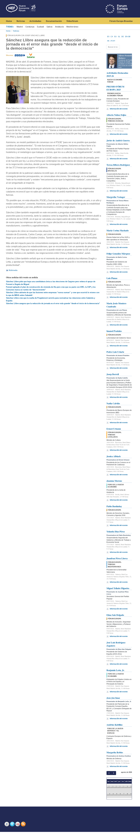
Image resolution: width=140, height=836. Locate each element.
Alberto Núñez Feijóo (116, 114)
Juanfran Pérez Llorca (117, 558)
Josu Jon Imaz (113, 697)
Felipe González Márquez (118, 253)
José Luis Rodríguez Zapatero (116, 644)
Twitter (12, 824)
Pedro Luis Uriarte (115, 351)
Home (9, 21)
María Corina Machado (118, 230)
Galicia (49, 27)
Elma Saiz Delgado (115, 614)
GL (119, 37)
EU (115, 37)
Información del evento (119, 109)
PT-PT (113, 41)
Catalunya (29, 27)
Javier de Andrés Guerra (118, 140)
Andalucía (59, 27)
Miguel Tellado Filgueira (118, 588)
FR (108, 41)
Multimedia (13, 270)
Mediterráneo (72, 27)
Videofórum (72, 21)
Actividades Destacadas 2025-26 (117, 74)
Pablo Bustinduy (114, 506)
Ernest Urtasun (114, 428)
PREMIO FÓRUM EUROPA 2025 (115, 88)
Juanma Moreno (114, 480)
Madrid (20, 27)
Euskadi (40, 27)
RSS (23, 824)
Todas (9, 27)
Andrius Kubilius (114, 724)
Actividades (35, 21)
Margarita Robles (115, 752)
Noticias (21, 21)
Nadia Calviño (113, 403)
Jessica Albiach (114, 456)
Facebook (7, 824)
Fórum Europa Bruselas (121, 21)
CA (112, 37)
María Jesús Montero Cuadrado (116, 305)
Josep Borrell (113, 374)
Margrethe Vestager (116, 197)
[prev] (109, 773)
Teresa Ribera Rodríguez (118, 164)
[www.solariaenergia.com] (30, 55)
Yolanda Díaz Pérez (116, 531)
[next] (113, 773)
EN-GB (127, 37)
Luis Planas (112, 278)
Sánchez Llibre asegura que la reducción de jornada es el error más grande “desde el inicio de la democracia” (53, 303)
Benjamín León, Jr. (115, 670)
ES (108, 37)
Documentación (54, 21)
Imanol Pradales (114, 331)
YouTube (18, 824)
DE (122, 37)
